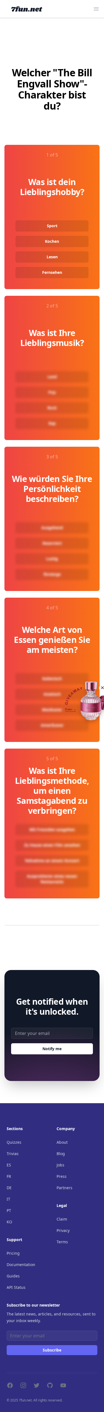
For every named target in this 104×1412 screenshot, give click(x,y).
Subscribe (52, 1350)
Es (9, 1165)
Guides (13, 1276)
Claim (62, 1219)
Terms (62, 1241)
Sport (52, 225)
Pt (9, 1210)
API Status (16, 1287)
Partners (64, 1187)
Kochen (52, 241)
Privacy (63, 1230)
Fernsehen (52, 272)
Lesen (52, 256)
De (9, 1187)
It (8, 1199)
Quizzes (14, 1142)
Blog (61, 1153)
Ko (9, 1221)
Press (62, 1176)
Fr (9, 1176)
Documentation (21, 1264)
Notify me (52, 1048)
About (62, 1142)
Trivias (13, 1153)
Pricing (13, 1253)
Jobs (60, 1165)
